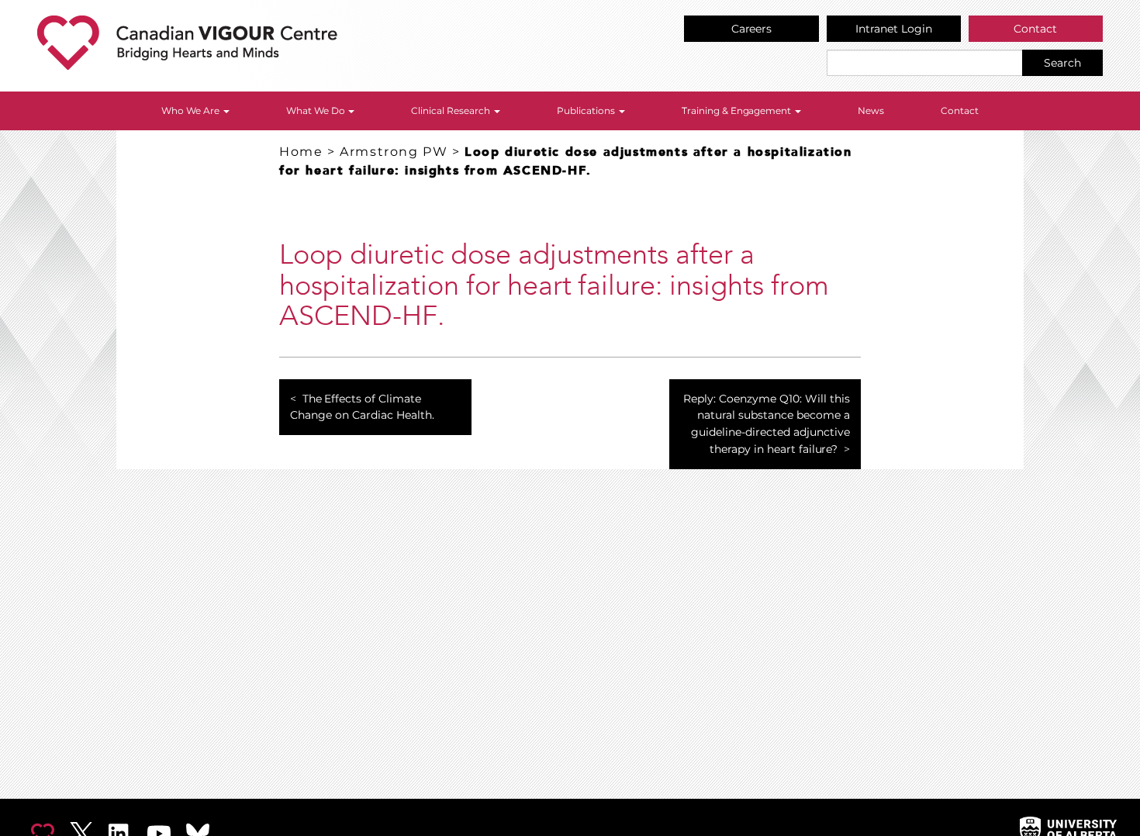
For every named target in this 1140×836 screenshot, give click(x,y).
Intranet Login (893, 29)
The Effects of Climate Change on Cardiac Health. (362, 407)
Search (1062, 63)
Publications (587, 110)
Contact (1035, 29)
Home (301, 151)
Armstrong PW (393, 151)
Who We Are (191, 110)
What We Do (316, 110)
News (871, 110)
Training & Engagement (738, 110)
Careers (751, 29)
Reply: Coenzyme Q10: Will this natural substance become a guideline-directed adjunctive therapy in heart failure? (766, 424)
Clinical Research (451, 110)
